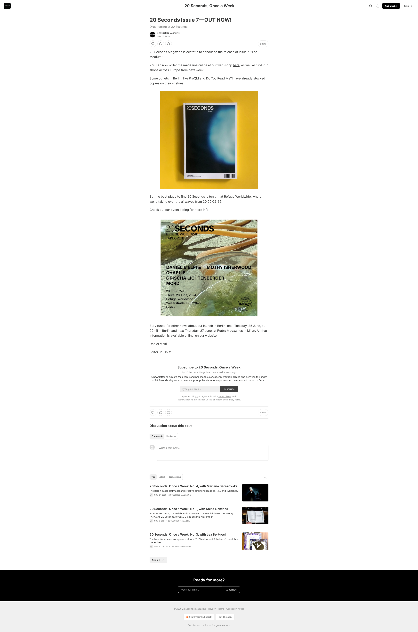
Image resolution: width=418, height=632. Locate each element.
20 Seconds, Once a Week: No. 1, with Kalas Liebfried (189, 509)
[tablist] (164, 436)
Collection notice (235, 608)
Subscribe (391, 6)
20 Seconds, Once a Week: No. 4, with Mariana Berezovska (194, 486)
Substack (193, 625)
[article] (209, 493)
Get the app (225, 616)
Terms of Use (224, 396)
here (236, 65)
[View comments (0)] (160, 43)
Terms (221, 608)
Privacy (212, 608)
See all (156, 560)
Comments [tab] (157, 436)
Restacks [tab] (171, 436)
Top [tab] (153, 477)
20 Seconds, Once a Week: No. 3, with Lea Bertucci (188, 534)
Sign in (408, 6)
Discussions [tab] (175, 477)
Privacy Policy (233, 399)
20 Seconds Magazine (168, 33)
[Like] (153, 43)
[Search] (370, 6)
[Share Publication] (378, 6)
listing (184, 210)
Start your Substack (200, 616)
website (211, 335)
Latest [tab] (162, 477)
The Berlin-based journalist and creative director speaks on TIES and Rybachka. (194, 490)
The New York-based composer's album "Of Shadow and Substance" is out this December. (194, 540)
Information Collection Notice (208, 399)
